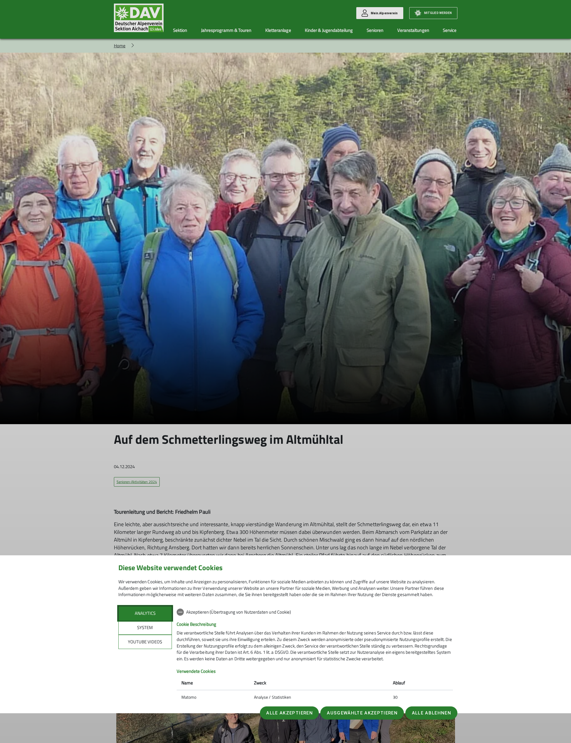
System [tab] (145, 627)
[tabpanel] (315, 655)
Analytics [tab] (145, 613)
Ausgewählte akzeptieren (362, 713)
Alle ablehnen (431, 713)
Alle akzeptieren (289, 713)
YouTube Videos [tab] (145, 641)
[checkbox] (315, 612)
